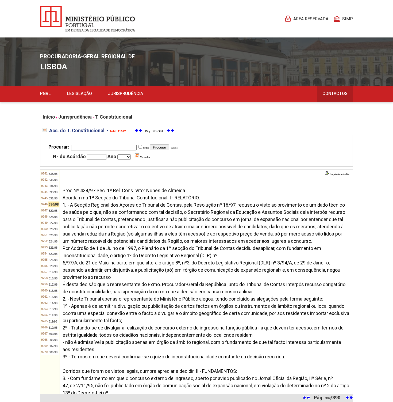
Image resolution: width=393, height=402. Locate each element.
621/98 (53, 259)
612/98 (53, 315)
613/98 (53, 309)
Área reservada (310, 18)
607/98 (53, 346)
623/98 (53, 247)
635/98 (53, 179)
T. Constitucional (113, 117)
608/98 (53, 340)
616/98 (53, 290)
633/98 (53, 192)
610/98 (53, 327)
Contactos (335, 93)
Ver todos (145, 157)
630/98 (54, 204)
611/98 (53, 321)
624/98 (53, 241)
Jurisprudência (125, 93)
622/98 (53, 253)
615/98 (53, 296)
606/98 (53, 352)
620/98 (53, 266)
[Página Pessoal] (87, 19)
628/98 (53, 216)
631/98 (53, 198)
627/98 (53, 223)
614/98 (53, 303)
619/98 (53, 272)
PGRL (45, 93)
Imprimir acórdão (339, 174)
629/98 (53, 210)
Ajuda (174, 147)
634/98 (53, 186)
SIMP (347, 18)
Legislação (79, 93)
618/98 (53, 278)
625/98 (53, 235)
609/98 (53, 333)
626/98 (53, 229)
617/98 (53, 284)
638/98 (53, 173)
